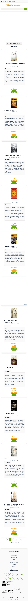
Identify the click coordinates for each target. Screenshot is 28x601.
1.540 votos (14, 439)
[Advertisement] (14, 27)
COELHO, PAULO (14, 202)
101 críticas (14, 534)
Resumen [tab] (7, 68)
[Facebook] (5, 574)
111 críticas (14, 486)
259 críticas (14, 183)
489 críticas (14, 92)
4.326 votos (14, 136)
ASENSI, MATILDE (14, 369)
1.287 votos (14, 533)
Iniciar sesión (5, 1)
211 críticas (14, 349)
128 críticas (14, 273)
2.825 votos (14, 181)
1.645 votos (14, 393)
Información (14, 557)
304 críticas (14, 441)
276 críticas (14, 137)
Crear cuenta (12, 1)
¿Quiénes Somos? (14, 555)
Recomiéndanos (14, 562)
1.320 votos (14, 484)
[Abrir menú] (25, 9)
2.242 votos (14, 348)
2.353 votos (14, 272)
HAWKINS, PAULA (14, 415)
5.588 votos (14, 91)
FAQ (14, 559)
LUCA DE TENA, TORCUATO (15, 157)
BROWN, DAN (15, 111)
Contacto (14, 566)
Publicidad (14, 564)
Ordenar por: (14, 43)
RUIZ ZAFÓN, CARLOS (14, 66)
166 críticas (14, 228)
